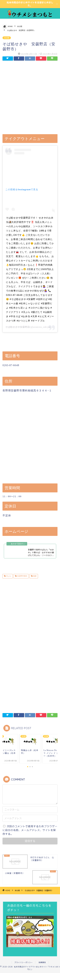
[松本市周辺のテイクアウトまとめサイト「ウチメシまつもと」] (30, 16)
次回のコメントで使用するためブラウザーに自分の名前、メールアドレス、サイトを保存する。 (29, 830)
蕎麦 (34, 576)
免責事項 (42, 962)
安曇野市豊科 (22, 576)
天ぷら (8, 576)
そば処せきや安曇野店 (17, 327)
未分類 (6, 38)
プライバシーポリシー (23, 962)
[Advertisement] (30, 98)
